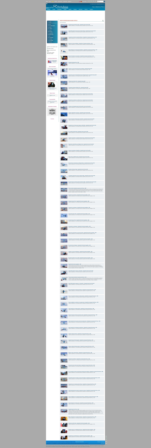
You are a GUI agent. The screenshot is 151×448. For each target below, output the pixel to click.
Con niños (50, 28)
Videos (53, 1)
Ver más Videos (52, 76)
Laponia (70, 9)
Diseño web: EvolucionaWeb (80, 441)
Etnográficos (50, 33)
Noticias (56, 1)
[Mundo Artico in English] (79, 1)
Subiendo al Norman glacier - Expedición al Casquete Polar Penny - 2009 (79, 333)
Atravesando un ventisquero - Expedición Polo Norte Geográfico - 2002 (79, 226)
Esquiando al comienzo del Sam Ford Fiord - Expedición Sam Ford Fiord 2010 (80, 93)
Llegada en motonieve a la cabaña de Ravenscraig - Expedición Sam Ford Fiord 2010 (81, 137)
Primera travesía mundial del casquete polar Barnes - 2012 (77, 277)
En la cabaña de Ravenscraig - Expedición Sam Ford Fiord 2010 (78, 131)
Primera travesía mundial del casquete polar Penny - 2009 (77, 188)
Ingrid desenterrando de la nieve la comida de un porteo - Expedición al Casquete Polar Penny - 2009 (84, 390)
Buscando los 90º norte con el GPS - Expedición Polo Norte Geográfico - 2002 (80, 257)
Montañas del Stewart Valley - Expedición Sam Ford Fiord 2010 (78, 169)
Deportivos (50, 31)
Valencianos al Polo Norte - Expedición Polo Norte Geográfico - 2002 (79, 423)
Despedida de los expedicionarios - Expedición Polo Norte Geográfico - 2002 (80, 435)
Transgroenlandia (54, 60)
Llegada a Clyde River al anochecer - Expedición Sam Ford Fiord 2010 (79, 112)
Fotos (50, 1)
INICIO (47, 1)
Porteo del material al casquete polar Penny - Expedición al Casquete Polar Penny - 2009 (82, 289)
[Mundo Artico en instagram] (94, 1)
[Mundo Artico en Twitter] (95, 1)
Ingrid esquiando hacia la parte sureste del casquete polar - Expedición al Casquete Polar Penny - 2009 (84, 321)
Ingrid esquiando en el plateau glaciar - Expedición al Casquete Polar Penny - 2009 (81, 308)
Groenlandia (59, 9)
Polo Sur (86, 9)
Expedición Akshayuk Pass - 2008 (73, 62)
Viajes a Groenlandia (49, 445)
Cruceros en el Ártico (58, 446)
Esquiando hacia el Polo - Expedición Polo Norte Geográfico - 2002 (78, 201)
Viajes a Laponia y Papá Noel (56, 445)
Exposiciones (60, 1)
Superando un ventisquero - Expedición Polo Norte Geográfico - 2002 (79, 207)
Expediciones (50, 34)
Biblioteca (69, 1)
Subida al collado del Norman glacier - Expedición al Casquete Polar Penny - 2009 (81, 346)
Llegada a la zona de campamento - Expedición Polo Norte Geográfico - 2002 (80, 251)
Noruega (75, 9)
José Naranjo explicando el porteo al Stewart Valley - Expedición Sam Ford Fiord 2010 (81, 175)
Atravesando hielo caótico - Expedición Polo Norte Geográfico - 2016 (79, 213)
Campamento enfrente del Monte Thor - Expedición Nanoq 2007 (78, 87)
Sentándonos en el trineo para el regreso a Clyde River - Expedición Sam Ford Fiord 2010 (82, 125)
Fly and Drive (50, 37)
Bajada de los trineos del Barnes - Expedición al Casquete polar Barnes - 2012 (80, 43)
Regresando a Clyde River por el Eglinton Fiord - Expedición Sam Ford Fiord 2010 (81, 144)
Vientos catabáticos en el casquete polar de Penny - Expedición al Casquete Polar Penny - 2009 (83, 396)
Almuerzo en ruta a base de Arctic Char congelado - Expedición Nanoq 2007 (80, 68)
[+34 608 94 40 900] (88, 1)
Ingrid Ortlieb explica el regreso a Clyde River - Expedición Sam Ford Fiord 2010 (80, 270)
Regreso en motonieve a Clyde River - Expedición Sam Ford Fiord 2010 (79, 150)
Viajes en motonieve (74, 446)
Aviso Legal (102, 443)
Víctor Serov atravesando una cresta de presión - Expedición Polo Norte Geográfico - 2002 (82, 232)
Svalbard (91, 9)
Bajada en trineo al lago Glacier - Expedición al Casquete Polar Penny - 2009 (80, 352)
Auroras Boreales (51, 25)
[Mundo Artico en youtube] (90, 1)
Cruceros (49, 30)
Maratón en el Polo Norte (86, 446)
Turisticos (50, 41)
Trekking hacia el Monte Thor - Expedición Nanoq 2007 (76, 81)
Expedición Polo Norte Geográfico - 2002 (74, 264)
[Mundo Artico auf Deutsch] (81, 1)
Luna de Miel (50, 40)
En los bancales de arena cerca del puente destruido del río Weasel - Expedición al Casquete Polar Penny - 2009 (85, 371)
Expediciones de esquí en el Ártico (66, 446)
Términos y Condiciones (100, 441)
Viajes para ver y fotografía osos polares (95, 445)
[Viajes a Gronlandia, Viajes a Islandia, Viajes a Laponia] (59, 5)
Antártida (48, 9)
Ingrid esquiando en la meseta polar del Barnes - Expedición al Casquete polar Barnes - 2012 (82, 49)
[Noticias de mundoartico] (52, 84)
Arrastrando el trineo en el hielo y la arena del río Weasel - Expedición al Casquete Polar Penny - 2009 (84, 377)
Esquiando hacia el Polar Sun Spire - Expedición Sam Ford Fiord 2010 (79, 24)
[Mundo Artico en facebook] (92, 1)
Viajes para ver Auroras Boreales (70, 445)
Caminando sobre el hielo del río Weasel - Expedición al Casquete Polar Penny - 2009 (81, 365)
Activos (49, 24)
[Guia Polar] (52, 102)
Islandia (65, 9)
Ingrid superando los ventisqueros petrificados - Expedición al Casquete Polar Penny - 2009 (82, 327)
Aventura (49, 27)
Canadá (53, 9)
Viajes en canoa (80, 446)
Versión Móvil (84, 1)
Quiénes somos (55, 46)
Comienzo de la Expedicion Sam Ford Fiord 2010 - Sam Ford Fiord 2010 (79, 106)
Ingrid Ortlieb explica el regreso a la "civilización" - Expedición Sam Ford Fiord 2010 (81, 283)
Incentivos (50, 38)
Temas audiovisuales (63, 22)
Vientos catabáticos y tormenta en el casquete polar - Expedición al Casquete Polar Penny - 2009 (83, 302)
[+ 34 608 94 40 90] (106, 436)
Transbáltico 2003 (54, 61)
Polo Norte (80, 9)
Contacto (52, 48)
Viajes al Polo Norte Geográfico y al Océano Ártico (82, 445)
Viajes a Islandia (63, 445)
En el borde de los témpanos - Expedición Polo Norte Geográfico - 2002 (79, 245)
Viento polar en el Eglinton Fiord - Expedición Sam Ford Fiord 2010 (78, 156)
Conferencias (65, 1)
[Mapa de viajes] (52, 95)
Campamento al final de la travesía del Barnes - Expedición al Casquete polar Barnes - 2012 (82, 37)
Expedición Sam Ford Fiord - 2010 (73, 409)
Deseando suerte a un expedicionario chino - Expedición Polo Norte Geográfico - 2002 (81, 429)
